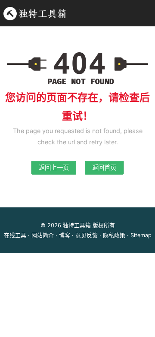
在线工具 (15, 235)
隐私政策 (114, 235)
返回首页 (104, 167)
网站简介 (42, 235)
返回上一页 (54, 167)
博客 (64, 235)
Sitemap (141, 235)
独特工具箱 (77, 225)
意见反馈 (86, 235)
